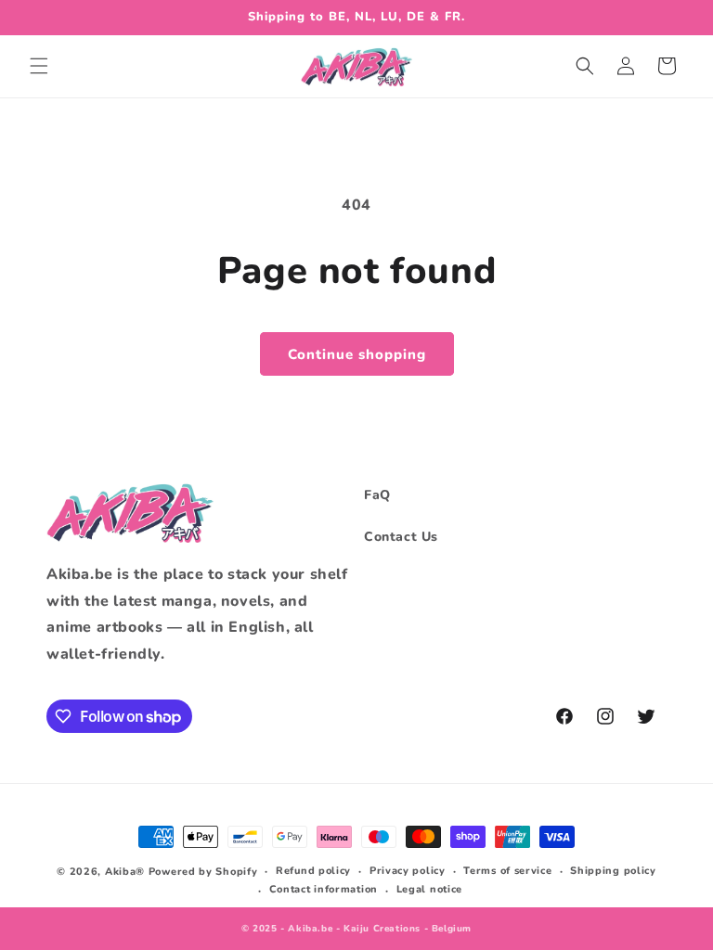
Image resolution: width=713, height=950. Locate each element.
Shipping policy (613, 871)
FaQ (377, 495)
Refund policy (313, 871)
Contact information (323, 889)
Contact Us (401, 537)
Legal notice (429, 889)
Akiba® (125, 872)
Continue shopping (357, 354)
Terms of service (507, 871)
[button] (39, 65)
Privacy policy (407, 871)
